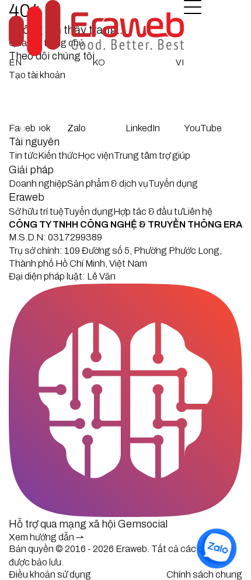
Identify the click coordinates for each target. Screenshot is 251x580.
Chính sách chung (204, 574)
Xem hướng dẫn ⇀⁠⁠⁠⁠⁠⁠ (46, 537)
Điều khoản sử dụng (50, 574)
